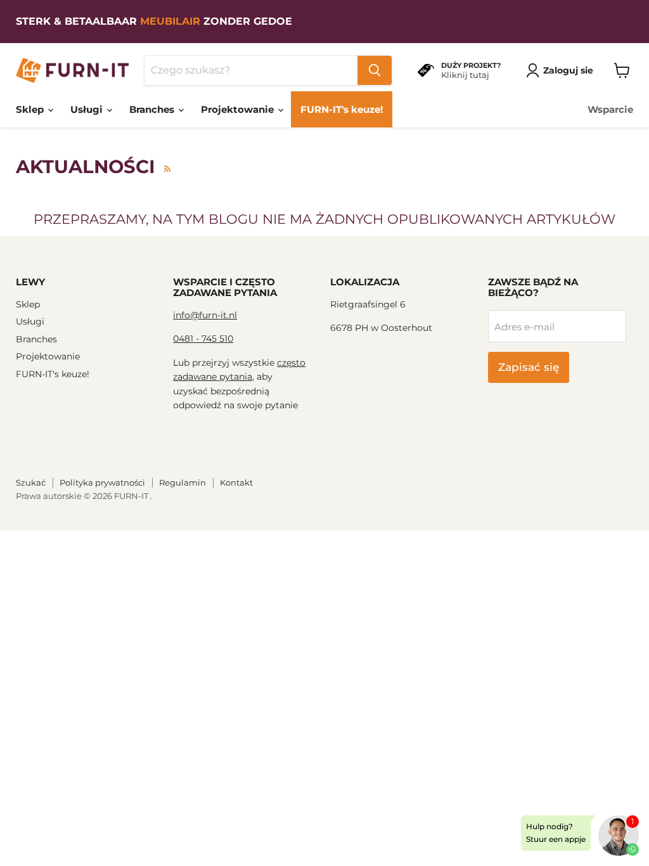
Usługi (87, 109)
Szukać (31, 482)
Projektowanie (238, 109)
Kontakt (236, 482)
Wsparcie (610, 109)
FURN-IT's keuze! (341, 109)
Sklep (31, 109)
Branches (153, 109)
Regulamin (182, 482)
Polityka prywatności (102, 482)
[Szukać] (374, 70)
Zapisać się (528, 367)
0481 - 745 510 (203, 338)
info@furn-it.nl (205, 315)
